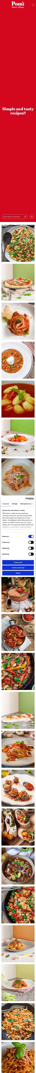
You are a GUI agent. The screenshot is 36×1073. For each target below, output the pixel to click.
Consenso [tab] (5, 504)
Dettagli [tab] (14, 504)
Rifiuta (18, 573)
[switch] (31, 542)
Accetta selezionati (18, 568)
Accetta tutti (18, 562)
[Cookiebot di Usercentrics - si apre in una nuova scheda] (25, 499)
